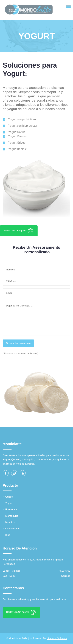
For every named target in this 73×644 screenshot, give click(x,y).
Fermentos (11, 509)
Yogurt (9, 503)
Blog (7, 534)
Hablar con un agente (15, 230)
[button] (67, 6)
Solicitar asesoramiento (18, 343)
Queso (9, 496)
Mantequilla (11, 515)
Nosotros (10, 522)
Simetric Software (57, 638)
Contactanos (12, 528)
